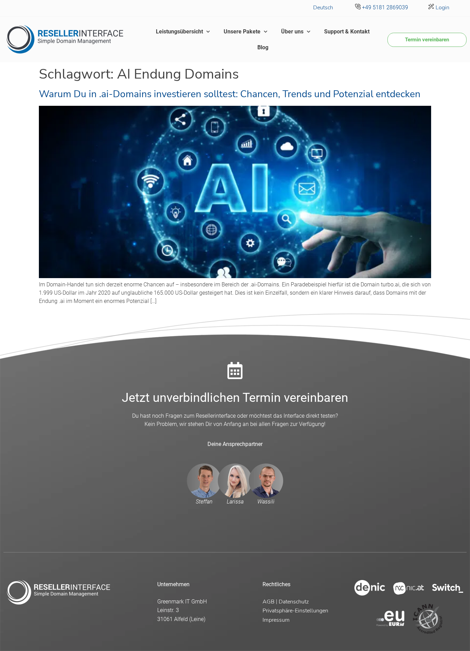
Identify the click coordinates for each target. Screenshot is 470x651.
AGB (269, 602)
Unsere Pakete (242, 31)
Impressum (276, 620)
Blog (262, 47)
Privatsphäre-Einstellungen (295, 610)
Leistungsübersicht (179, 31)
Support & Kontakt (347, 31)
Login (441, 7)
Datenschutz (294, 602)
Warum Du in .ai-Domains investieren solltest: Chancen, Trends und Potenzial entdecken (229, 94)
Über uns (292, 31)
